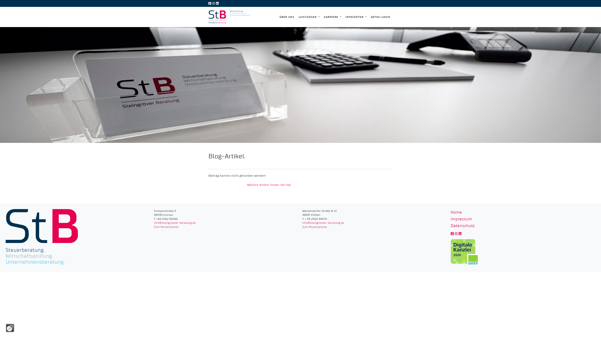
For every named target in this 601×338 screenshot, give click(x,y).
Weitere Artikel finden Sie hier (269, 185)
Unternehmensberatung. (35, 262)
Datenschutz (463, 226)
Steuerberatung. (25, 250)
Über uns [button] (287, 17)
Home (456, 212)
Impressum (461, 219)
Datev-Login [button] (380, 17)
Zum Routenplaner (166, 227)
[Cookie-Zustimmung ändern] (10, 328)
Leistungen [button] (308, 17)
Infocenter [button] (355, 17)
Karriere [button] (331, 17)
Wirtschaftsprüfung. (29, 256)
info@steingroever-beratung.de (175, 223)
